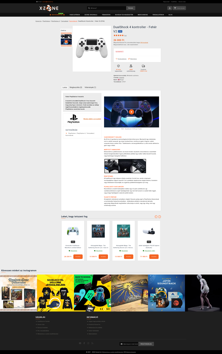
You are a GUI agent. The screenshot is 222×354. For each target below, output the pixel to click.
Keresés (130, 8)
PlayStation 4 (81, 133)
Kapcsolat (166, 1)
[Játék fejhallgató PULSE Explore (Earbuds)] (148, 231)
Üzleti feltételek (94, 330)
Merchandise (143, 15)
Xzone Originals (91, 15)
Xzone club (182, 1)
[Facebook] (84, 343)
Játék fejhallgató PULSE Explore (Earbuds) (149, 246)
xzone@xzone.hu (45, 1)
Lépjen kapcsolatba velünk (97, 321)
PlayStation (72, 133)
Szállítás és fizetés (44, 321)
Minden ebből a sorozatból (92, 119)
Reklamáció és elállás (95, 327)
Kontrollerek (69, 135)
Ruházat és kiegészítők (124, 15)
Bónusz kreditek (43, 327)
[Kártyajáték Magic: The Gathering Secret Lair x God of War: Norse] (98, 231)
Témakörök (106, 15)
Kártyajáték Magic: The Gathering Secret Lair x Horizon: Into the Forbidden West (123, 247)
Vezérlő (121, 77)
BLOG (170, 15)
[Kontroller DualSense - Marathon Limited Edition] (72, 231)
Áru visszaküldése (43, 330)
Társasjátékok (158, 15)
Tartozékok (90, 133)
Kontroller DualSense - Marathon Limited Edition (73, 246)
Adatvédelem (93, 334)
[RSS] (92, 343)
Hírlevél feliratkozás (146, 344)
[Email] (80, 343)
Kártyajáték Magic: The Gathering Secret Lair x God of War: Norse (98, 247)
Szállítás (174, 1)
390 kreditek (144, 42)
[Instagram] (88, 343)
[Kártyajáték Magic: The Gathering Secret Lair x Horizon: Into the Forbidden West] (123, 231)
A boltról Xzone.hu (94, 324)
